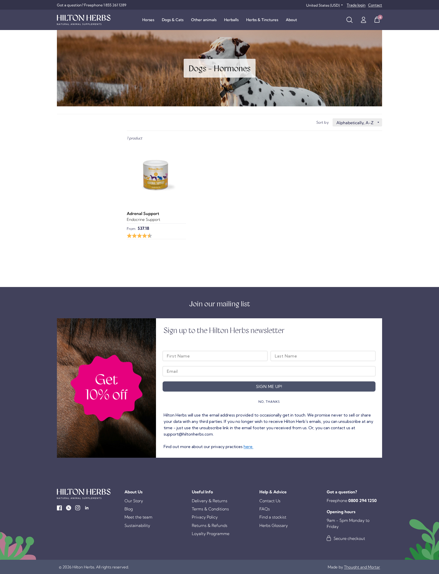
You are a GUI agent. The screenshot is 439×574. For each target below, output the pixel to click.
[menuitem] (148, 20)
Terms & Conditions (210, 508)
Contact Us (269, 500)
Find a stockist (272, 517)
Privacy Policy (205, 517)
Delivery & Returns (209, 500)
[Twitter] (68, 507)
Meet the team (138, 517)
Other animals (203, 19)
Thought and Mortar (362, 567)
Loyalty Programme (210, 533)
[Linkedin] (86, 507)
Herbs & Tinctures (262, 19)
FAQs (264, 508)
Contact (375, 5)
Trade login (356, 5)
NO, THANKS (269, 402)
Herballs (231, 19)
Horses (148, 19)
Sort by (322, 122)
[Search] (349, 20)
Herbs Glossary (273, 525)
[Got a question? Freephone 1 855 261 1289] (91, 5)
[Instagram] (77, 507)
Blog (128, 508)
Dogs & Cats (172, 19)
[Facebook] (59, 507)
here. (248, 446)
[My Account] (363, 20)
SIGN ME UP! (269, 386)
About (291, 19)
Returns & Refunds (209, 525)
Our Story (133, 500)
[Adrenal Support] (156, 174)
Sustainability (137, 525)
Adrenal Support (143, 213)
